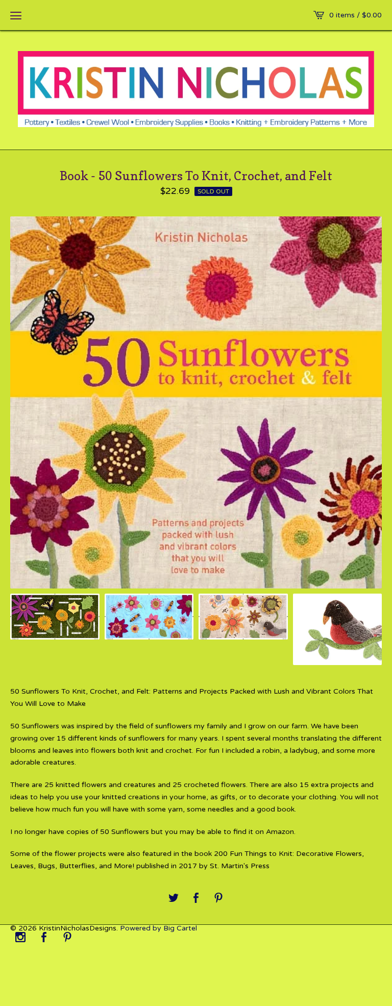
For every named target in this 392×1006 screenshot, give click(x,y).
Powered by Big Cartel (158, 928)
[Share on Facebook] (196, 898)
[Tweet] (173, 898)
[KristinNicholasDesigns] (196, 89)
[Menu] (15, 15)
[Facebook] (44, 938)
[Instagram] (20, 938)
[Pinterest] (67, 938)
